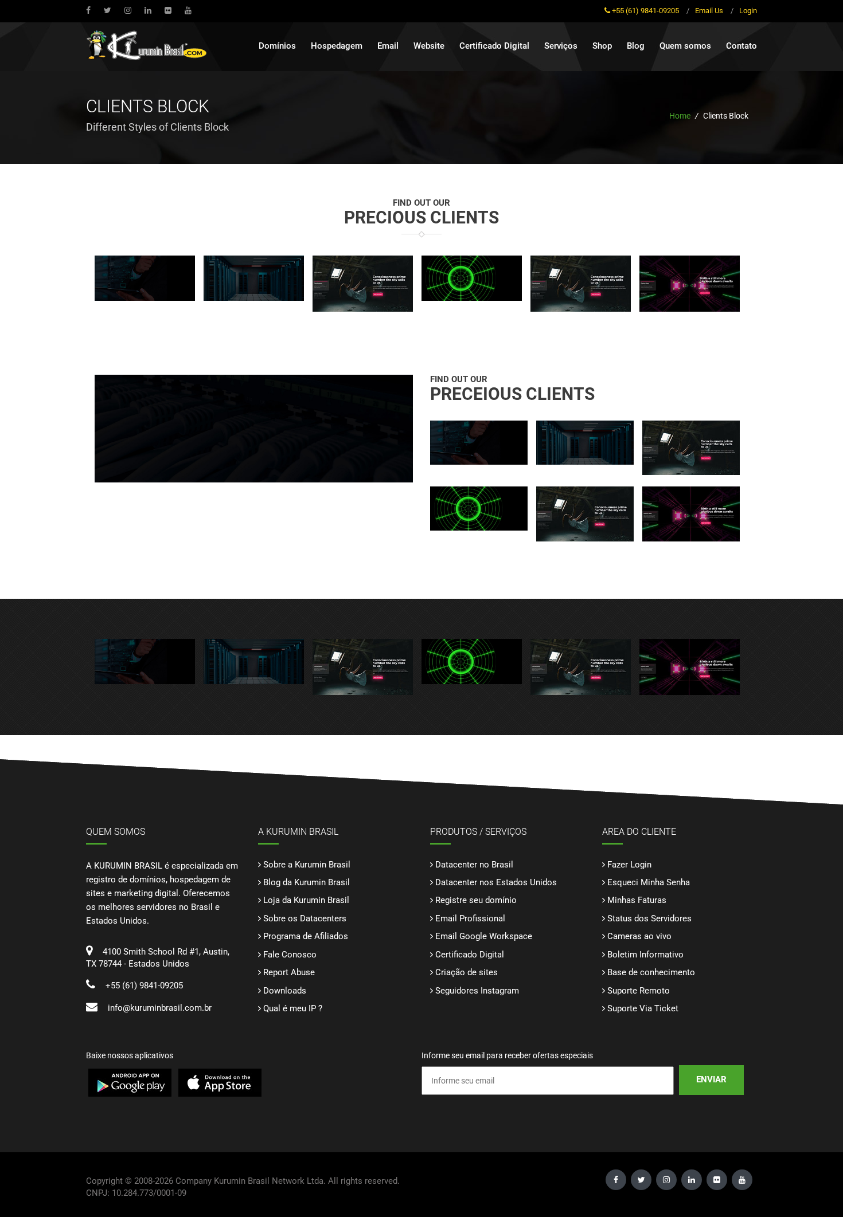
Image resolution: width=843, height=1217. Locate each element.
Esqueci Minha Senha (648, 882)
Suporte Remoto (638, 991)
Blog (636, 46)
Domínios (277, 46)
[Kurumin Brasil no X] (109, 10)
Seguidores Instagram (477, 991)
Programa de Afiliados (305, 936)
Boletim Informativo (645, 954)
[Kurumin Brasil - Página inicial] (149, 48)
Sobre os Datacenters (304, 918)
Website (428, 46)
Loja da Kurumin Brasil (306, 900)
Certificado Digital (494, 46)
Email (388, 46)
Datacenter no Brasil (474, 864)
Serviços (560, 46)
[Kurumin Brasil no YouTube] (169, 10)
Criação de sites (466, 972)
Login (748, 10)
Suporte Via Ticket (642, 1008)
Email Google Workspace (483, 936)
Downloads (284, 991)
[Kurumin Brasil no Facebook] (89, 10)
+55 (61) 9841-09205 (645, 10)
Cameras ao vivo (639, 936)
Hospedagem (336, 46)
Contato (741, 46)
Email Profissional (470, 918)
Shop (602, 46)
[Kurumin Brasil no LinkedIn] (149, 10)
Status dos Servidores (649, 918)
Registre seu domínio (476, 900)
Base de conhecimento (651, 972)
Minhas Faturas (636, 900)
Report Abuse (289, 972)
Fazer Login (629, 864)
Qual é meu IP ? (292, 1008)
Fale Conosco (290, 954)
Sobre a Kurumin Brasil (306, 864)
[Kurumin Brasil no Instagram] (129, 10)
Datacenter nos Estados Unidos (496, 882)
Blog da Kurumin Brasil (306, 882)
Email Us (709, 10)
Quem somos (685, 46)
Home (679, 115)
